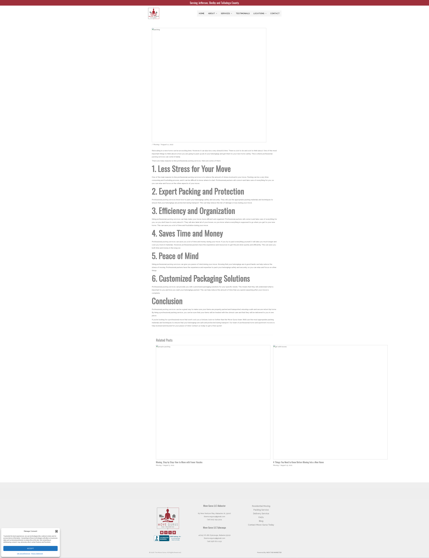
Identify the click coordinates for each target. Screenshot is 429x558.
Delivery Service (261, 513)
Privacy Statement (37, 553)
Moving (156, 145)
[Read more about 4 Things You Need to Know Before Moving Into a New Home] (330, 402)
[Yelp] (170, 532)
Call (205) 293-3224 (214, 520)
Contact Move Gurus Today (261, 525)
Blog (261, 521)
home (170, 151)
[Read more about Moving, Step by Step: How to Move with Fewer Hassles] (213, 402)
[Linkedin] (174, 532)
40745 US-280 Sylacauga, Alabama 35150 (214, 535)
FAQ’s (261, 517)
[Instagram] (166, 532)
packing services (158, 157)
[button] (56, 531)
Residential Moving (261, 506)
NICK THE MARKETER (274, 552)
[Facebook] (161, 532)
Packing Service (261, 510)
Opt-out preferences (23, 553)
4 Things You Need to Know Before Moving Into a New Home (298, 462)
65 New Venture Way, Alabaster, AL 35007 (214, 513)
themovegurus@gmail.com (214, 517)
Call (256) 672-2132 (214, 541)
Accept (30, 549)
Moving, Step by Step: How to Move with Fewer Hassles (179, 462)
